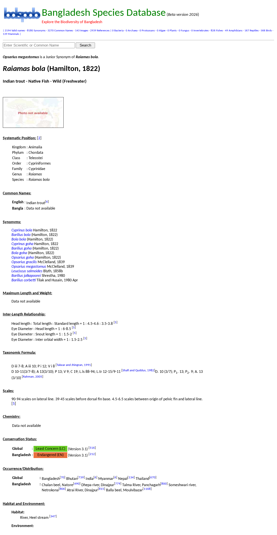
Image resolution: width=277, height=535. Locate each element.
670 (152, 477)
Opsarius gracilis (24, 262)
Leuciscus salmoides (26, 271)
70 (62, 477)
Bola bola (18, 239)
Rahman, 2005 (32, 376)
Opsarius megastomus (28, 267)
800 (164, 483)
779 (117, 483)
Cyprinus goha (22, 244)
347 (53, 516)
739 (81, 477)
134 (131, 477)
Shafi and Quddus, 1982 (138, 370)
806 (62, 489)
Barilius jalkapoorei (26, 276)
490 (76, 483)
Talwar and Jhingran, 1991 (74, 365)
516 (92, 448)
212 (92, 454)
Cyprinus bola (21, 230)
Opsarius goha (22, 257)
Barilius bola (21, 235)
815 (101, 489)
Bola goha (19, 253)
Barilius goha (21, 248)
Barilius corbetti (23, 280)
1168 (147, 489)
